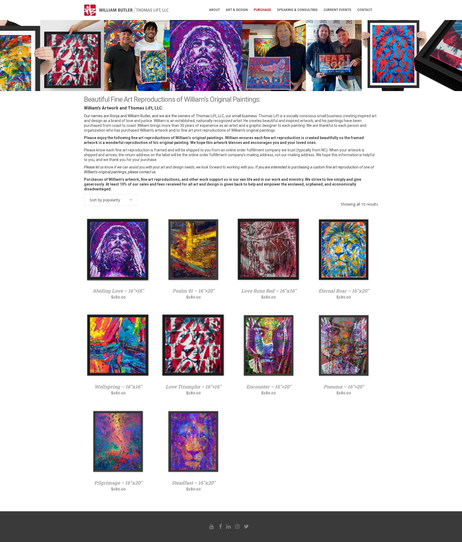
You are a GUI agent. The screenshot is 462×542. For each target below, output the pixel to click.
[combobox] (110, 200)
